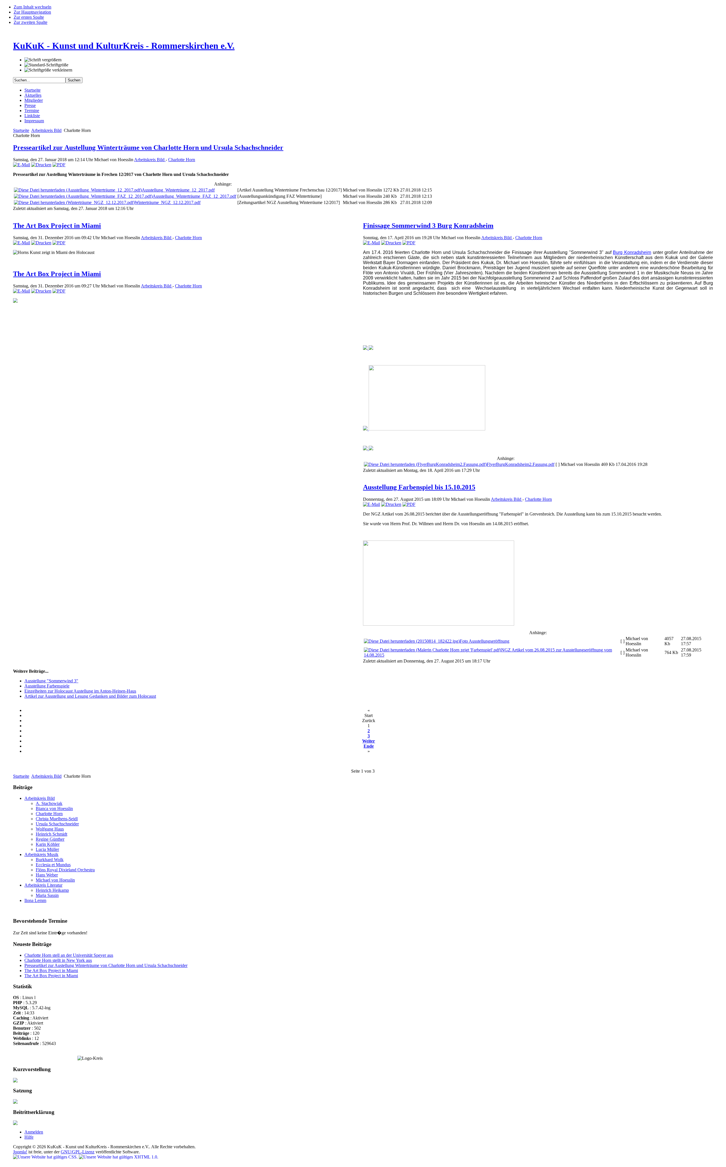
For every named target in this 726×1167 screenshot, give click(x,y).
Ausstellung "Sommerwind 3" (51, 680)
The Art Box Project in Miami (57, 225)
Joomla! (20, 1151)
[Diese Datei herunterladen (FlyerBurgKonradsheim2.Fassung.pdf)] (425, 464)
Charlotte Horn (181, 159)
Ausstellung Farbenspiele (46, 686)
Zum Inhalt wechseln (32, 7)
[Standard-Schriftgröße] (46, 65)
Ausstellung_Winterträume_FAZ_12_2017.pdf (194, 196)
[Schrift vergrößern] (43, 59)
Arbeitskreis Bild (46, 130)
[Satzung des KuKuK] (15, 1102)
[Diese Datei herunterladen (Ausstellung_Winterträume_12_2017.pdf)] (78, 190)
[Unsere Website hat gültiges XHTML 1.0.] (118, 1157)
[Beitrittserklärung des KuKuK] (15, 1123)
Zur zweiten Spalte (30, 22)
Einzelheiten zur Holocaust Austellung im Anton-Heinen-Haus (80, 691)
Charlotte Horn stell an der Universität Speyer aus (68, 955)
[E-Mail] (21, 164)
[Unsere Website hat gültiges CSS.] (46, 1157)
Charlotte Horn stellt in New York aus (58, 960)
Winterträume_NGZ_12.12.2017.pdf (168, 202)
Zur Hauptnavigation (32, 12)
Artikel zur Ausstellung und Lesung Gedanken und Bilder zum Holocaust (90, 696)
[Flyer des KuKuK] (15, 1080)
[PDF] (59, 164)
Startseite (21, 130)
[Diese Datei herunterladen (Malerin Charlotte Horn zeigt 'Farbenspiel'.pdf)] (432, 649)
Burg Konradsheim (632, 252)
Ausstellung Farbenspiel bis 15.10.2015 (419, 487)
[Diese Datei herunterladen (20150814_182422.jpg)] (412, 641)
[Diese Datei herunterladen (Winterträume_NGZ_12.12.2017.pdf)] (74, 202)
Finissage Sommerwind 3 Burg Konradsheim (428, 225)
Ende (369, 746)
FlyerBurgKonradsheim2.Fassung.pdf (520, 464)
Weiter (368, 741)
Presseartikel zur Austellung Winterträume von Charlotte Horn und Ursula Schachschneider (148, 147)
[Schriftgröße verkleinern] (48, 70)
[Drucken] (41, 164)
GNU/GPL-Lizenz (77, 1151)
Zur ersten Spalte (29, 17)
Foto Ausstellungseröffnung (484, 641)
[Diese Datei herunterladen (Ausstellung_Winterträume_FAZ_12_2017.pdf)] (83, 196)
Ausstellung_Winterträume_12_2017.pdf (178, 190)
